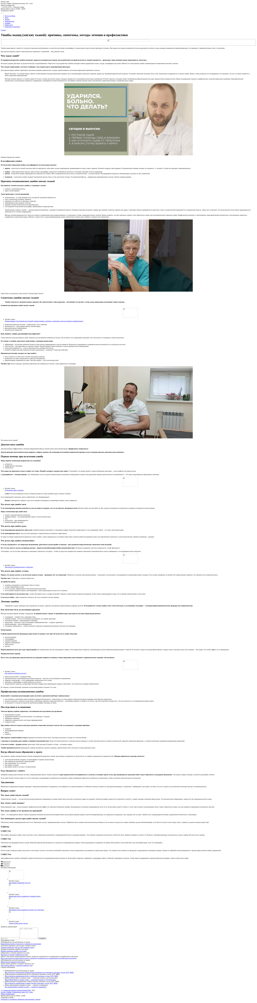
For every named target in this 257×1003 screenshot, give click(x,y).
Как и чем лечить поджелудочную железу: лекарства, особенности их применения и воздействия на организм (38, 958)
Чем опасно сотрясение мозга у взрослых (19, 567)
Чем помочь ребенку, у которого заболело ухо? (17, 965)
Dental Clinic (5, 2)
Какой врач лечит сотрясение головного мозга (25, 896)
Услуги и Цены (10, 16)
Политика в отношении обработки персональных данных (20, 999)
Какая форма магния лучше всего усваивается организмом (21, 944)
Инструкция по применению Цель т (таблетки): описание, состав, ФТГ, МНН (31, 976)
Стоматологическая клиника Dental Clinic (16, 990)
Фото (6, 18)
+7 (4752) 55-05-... (12, 7)
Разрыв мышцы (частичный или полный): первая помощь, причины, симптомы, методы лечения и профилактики (44, 321)
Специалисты (9, 21)
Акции (7, 19)
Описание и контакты (12, 27)
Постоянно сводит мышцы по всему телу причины (26, 910)
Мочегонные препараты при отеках (13, 962)
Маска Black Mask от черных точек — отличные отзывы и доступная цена (30, 980)
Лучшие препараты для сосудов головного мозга (17, 947)
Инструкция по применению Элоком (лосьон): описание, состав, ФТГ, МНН (31, 983)
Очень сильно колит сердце (18, 923)
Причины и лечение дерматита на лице (14, 955)
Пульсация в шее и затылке (14, 490)
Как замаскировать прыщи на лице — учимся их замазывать (25, 987)
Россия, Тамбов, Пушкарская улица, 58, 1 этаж (17, 4)
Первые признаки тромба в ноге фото (14, 951)
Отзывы (7, 23)
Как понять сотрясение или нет (15, 673)
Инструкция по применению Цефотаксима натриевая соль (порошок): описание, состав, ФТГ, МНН (39, 972)
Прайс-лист (9, 25)
